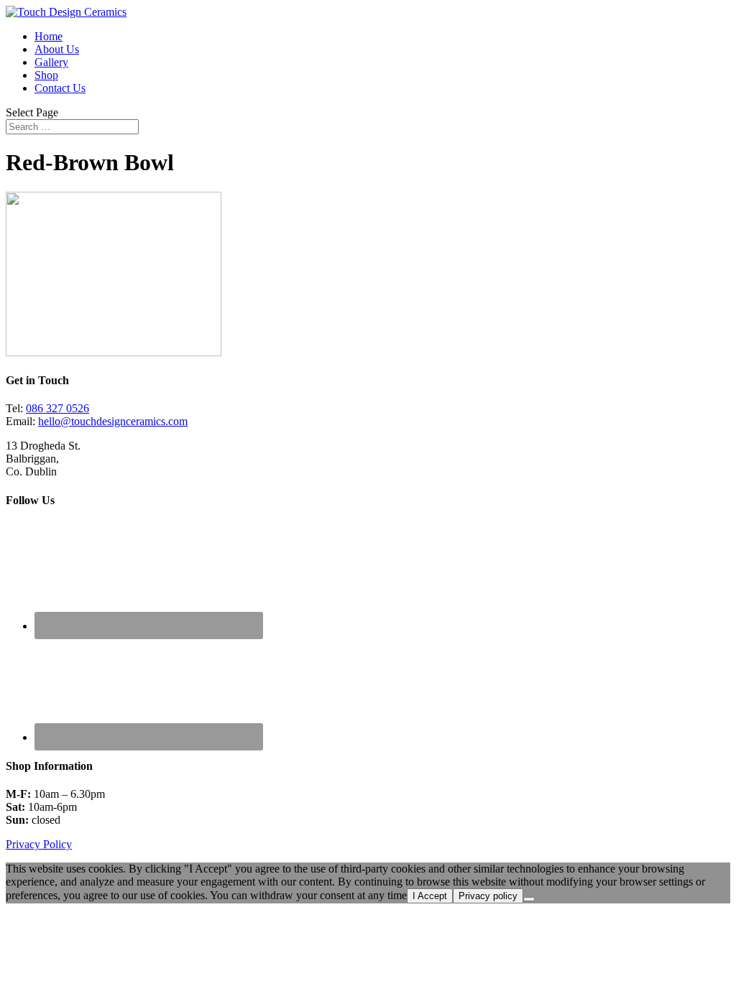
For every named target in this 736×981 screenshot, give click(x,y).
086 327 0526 (57, 408)
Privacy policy (488, 896)
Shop (46, 75)
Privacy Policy (39, 844)
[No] (529, 899)
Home (48, 36)
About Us (56, 49)
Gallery (51, 62)
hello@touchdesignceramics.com (113, 421)
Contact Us (60, 88)
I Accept (430, 896)
